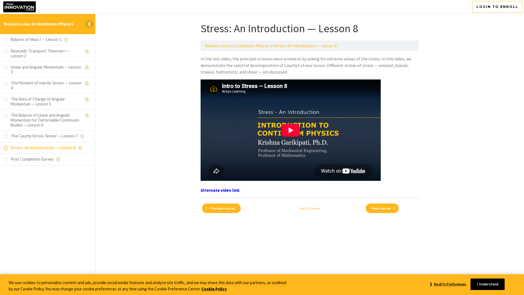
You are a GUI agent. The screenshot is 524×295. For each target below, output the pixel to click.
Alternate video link (220, 190)
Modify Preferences (450, 284)
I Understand (488, 284)
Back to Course (310, 208)
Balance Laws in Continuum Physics (38, 23)
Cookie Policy (214, 288)
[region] (262, 284)
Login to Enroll (497, 7)
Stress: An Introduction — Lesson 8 (305, 45)
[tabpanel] (310, 124)
